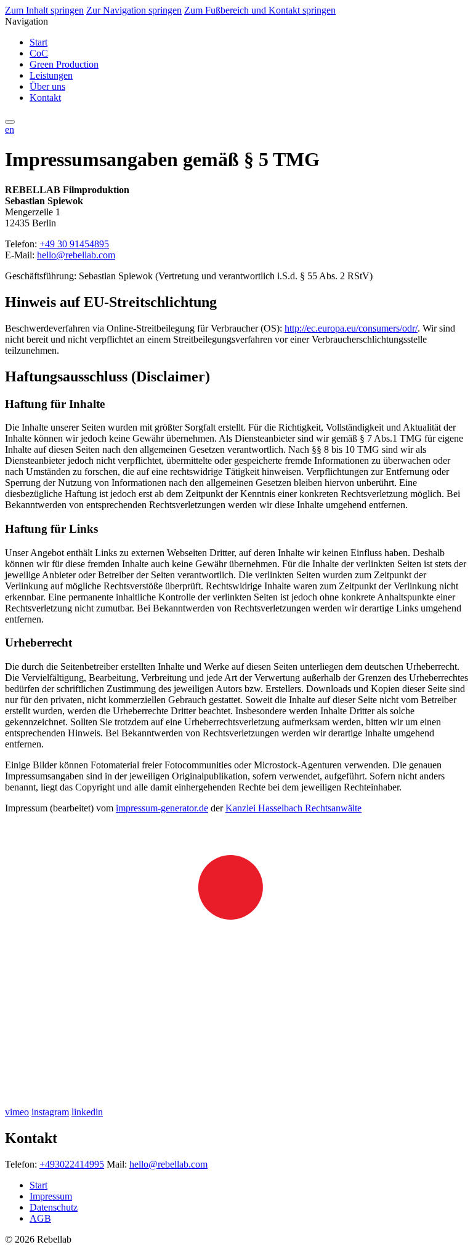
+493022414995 (71, 1164)
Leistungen (51, 75)
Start (38, 42)
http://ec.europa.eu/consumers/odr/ (351, 328)
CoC (39, 53)
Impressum (51, 1196)
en (9, 129)
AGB (40, 1218)
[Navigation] (10, 122)
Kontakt (45, 97)
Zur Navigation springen (134, 10)
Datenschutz (54, 1207)
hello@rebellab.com (76, 255)
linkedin (87, 1112)
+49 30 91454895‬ (74, 244)
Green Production (64, 64)
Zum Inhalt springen (44, 10)
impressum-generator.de (162, 808)
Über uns (47, 86)
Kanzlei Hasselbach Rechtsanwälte (293, 808)
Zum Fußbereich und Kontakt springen (260, 10)
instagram (50, 1112)
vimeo (17, 1112)
